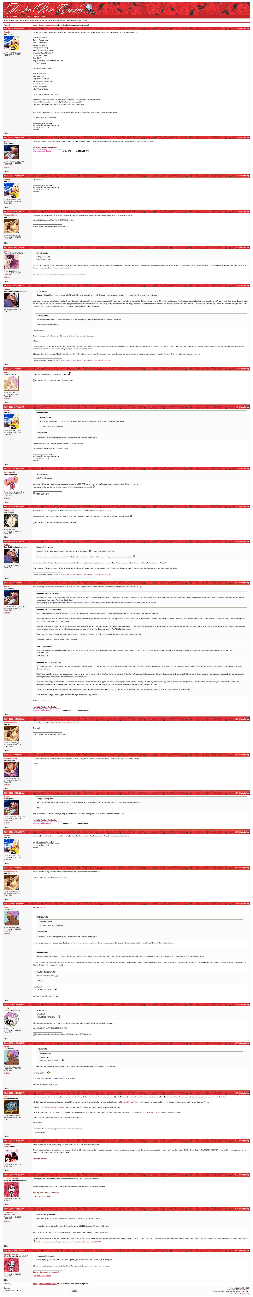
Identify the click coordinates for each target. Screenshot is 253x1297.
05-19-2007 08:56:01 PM (14, 507)
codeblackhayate (11, 1179)
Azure (6, 907)
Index (6, 17)
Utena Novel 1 (89, 360)
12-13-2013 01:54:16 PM (14, 1141)
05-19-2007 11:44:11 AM (14, 407)
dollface (7, 251)
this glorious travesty (52, 1107)
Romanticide (9, 510)
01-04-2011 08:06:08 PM (14, 1043)
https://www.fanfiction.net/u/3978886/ (88, 1242)
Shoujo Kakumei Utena (48, 25)
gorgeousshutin (10, 1213)
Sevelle (7, 32)
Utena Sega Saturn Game (62, 360)
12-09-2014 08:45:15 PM (14, 1250)
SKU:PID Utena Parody (42, 1196)
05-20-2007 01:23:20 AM (14, 541)
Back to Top (244, 28)
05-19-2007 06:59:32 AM (14, 247)
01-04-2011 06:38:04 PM (14, 1005)
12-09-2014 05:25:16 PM (14, 1209)
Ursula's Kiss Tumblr (131, 1102)
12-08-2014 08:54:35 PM (14, 1175)
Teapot (7, 372)
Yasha (6, 141)
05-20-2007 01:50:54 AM (14, 719)
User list (13, 17)
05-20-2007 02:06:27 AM (14, 755)
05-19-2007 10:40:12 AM (14, 369)
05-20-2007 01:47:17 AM (14, 583)
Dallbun (7, 289)
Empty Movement (243, 1293)
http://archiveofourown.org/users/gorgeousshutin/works (52, 1242)
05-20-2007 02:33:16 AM (14, 793)
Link (56, 975)
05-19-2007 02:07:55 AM (14, 212)
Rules (21, 17)
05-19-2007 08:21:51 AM (14, 286)
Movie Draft (99, 360)
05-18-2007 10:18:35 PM (14, 176)
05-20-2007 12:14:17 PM (14, 832)
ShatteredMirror (10, 215)
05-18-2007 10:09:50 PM (14, 138)
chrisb (6, 1008)
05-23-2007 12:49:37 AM (14, 868)
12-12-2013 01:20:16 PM (14, 1093)
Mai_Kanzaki (9, 472)
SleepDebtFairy (10, 758)
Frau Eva (7, 1144)
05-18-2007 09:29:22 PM (14, 28)
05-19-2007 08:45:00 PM (14, 469)
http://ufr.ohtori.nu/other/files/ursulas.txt (65, 723)
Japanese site (155, 1112)
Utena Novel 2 (78, 360)
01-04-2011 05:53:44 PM (14, 904)
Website (7, 167)
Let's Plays (107, 360)
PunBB (241, 1288)
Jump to (7, 1288)
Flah (5, 1097)
